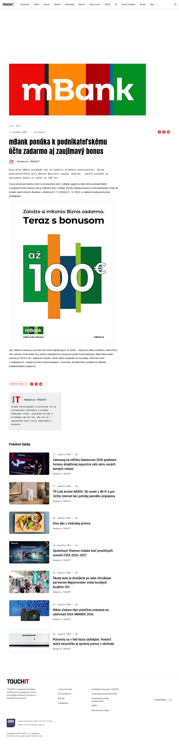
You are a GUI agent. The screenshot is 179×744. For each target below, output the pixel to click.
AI (116, 4)
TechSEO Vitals (36, 736)
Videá (36, 4)
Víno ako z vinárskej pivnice (71, 523)
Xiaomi (81, 4)
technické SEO (13, 736)
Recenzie (24, 4)
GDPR (94, 706)
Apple (47, 4)
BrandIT (61, 698)
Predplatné (63, 703)
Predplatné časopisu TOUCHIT (105, 689)
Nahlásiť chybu (17, 384)
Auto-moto (94, 4)
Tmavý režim (160, 700)
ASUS (107, 4)
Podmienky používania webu (104, 694)
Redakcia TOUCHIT (28, 161)
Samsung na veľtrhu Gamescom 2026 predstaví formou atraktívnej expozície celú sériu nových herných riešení (84, 464)
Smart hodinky (128, 4)
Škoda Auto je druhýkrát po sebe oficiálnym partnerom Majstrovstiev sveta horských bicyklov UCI (82, 582)
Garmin (57, 4)
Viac (152, 4)
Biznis (142, 4)
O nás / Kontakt (65, 689)
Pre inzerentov (64, 694)
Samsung (69, 4)
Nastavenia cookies (100, 710)
